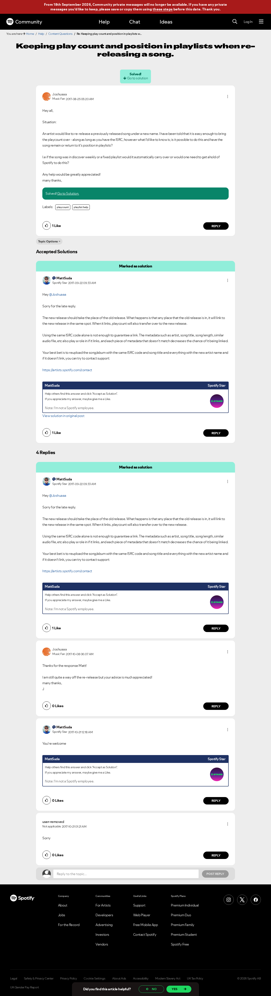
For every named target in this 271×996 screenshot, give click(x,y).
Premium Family (182, 924)
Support (139, 905)
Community (28, 21)
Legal (13, 978)
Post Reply (215, 874)
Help (104, 21)
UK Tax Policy (195, 978)
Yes (174, 989)
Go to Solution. (68, 193)
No (154, 989)
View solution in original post (63, 415)
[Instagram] (229, 900)
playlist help (81, 207)
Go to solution (137, 78)
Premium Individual (185, 905)
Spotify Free (180, 944)
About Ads (119, 978)
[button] (227, 96)
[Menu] (261, 22)
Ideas (166, 21)
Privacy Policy (68, 978)
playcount (63, 207)
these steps (163, 9)
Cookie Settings (94, 978)
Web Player (141, 915)
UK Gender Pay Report (24, 987)
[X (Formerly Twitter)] (242, 900)
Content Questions (60, 34)
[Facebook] (256, 900)
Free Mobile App (145, 924)
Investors (102, 934)
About (62, 905)
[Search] (234, 21)
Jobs (61, 915)
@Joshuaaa (57, 294)
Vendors (101, 944)
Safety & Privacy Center (39, 978)
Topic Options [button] (48, 241)
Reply (216, 226)
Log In (248, 21)
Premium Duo (181, 915)
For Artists (103, 905)
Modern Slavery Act (167, 978)
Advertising (104, 924)
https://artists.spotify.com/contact (67, 370)
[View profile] (46, 96)
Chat (134, 21)
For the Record (69, 924)
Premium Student (184, 934)
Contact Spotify (144, 934)
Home (30, 34)
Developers (104, 915)
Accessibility (141, 978)
